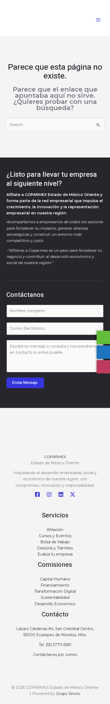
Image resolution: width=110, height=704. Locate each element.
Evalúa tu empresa (55, 554)
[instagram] (49, 494)
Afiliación (55, 529)
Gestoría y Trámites (55, 548)
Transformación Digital (55, 591)
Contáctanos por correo (55, 654)
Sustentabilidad (55, 597)
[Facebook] (37, 494)
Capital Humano (55, 579)
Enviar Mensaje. (25, 383)
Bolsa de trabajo (55, 542)
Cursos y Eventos (55, 535)
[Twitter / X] (72, 494)
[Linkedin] (61, 494)
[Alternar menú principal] (98, 19)
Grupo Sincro (68, 693)
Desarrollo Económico (55, 603)
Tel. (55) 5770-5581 (55, 644)
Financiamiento (55, 585)
